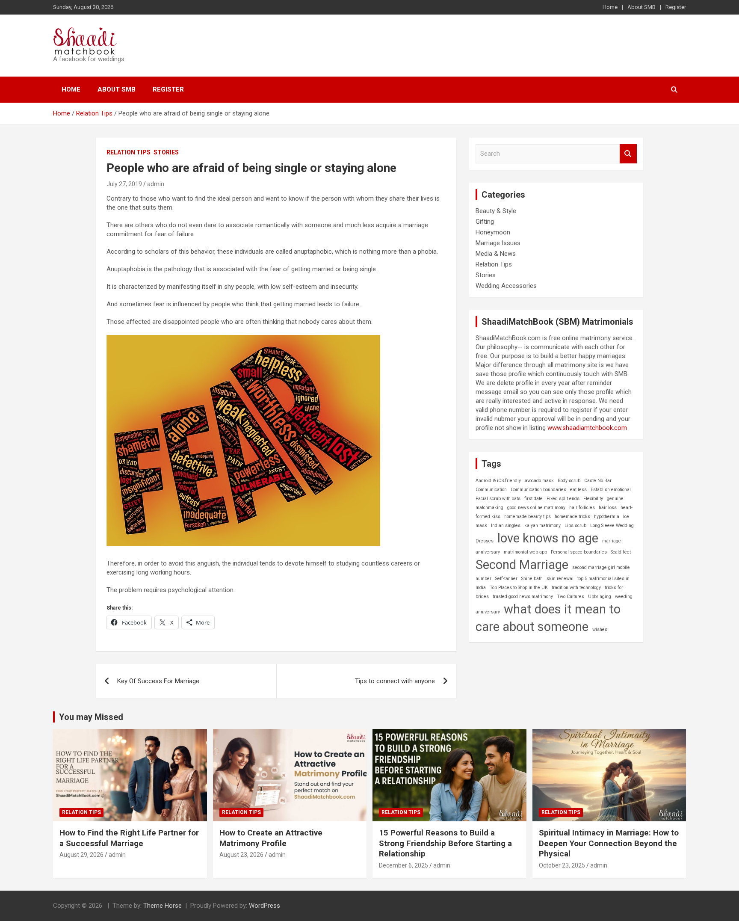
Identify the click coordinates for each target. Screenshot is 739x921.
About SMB (641, 7)
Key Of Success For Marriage (158, 681)
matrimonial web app (525, 552)
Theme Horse (162, 905)
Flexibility (593, 498)
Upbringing (599, 596)
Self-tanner (506, 578)
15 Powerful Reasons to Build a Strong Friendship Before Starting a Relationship (445, 843)
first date (533, 498)
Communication (491, 489)
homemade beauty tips (527, 516)
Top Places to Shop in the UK (519, 587)
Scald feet (621, 552)
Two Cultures (570, 596)
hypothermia (606, 516)
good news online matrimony (536, 507)
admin (155, 184)
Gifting (485, 221)
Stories (166, 152)
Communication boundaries (538, 489)
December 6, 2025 (403, 865)
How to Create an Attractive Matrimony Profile (270, 838)
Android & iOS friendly (498, 480)
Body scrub (569, 480)
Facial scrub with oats (498, 498)
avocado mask (539, 480)
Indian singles (505, 525)
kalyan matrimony (542, 525)
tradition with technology (576, 587)
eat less (578, 489)
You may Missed (91, 717)
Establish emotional (611, 489)
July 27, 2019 (124, 184)
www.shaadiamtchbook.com (587, 428)
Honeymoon (493, 232)
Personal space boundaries (579, 552)
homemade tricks (572, 516)
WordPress (264, 905)
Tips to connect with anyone (395, 681)
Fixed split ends (563, 498)
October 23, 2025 (562, 865)
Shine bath (532, 578)
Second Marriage (522, 564)
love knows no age (547, 538)
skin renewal (560, 578)
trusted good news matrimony (523, 596)
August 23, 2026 (241, 854)
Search (628, 153)
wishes (599, 629)
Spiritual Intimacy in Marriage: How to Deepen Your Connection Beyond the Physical (609, 843)
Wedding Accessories (506, 286)
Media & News (496, 254)
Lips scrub (575, 525)
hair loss (608, 507)
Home (610, 7)
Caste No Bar (598, 480)
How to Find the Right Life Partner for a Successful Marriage (129, 838)
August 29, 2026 (81, 854)
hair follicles (582, 507)
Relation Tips (128, 152)
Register (675, 7)
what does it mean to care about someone (548, 618)
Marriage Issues (498, 243)
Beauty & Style (496, 211)
